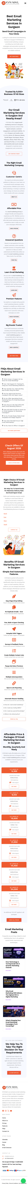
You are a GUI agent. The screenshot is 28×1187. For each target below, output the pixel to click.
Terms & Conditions (13, 1183)
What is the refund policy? (12, 714)
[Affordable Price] (14, 204)
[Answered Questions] (14, 236)
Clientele (5, 1139)
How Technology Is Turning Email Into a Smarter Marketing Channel (13, 964)
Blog (3, 1145)
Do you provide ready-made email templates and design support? (13, 416)
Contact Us (5, 1131)
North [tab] (5, 513)
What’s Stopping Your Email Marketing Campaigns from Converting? (13, 1023)
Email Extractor (6, 1147)
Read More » (8, 970)
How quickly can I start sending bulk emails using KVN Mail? (12, 389)
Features (4, 1126)
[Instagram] (6, 1111)
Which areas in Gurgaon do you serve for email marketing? (12, 379)
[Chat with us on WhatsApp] (23, 1180)
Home (4, 1118)
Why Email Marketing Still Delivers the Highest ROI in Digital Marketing (14, 994)
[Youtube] (11, 1111)
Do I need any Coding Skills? (13, 708)
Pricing (4, 1123)
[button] (25, 3)
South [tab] (5, 524)
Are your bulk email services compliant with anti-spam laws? (12, 394)
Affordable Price (14, 208)
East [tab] (5, 517)
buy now (14, 786)
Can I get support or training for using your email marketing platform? (13, 384)
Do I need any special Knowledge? (14, 711)
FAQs (3, 1128)
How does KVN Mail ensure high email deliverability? (12, 421)
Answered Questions (14, 240)
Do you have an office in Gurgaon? (14, 425)
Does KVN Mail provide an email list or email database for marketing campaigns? (14, 411)
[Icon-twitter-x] (8, 1111)
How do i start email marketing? (14, 704)
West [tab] (5, 521)
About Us (5, 1120)
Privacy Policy (5, 1183)
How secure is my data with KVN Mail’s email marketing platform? (13, 405)
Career (4, 1142)
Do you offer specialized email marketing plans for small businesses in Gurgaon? (13, 400)
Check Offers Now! (14, 462)
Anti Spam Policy (23, 1183)
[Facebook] (3, 1111)
